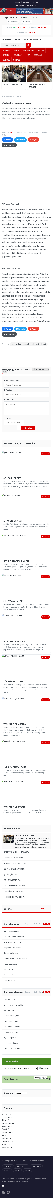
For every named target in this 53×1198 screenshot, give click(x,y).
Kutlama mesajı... (11, 964)
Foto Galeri (37, 39)
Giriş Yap (33, 5)
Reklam (26, 2)
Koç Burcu (6, 1114)
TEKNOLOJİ (17, 55)
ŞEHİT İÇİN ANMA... (12, 874)
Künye (17, 2)
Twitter (27, 22)
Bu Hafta (37, 924)
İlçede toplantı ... (11, 953)
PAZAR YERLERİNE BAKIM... (15, 886)
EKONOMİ (38, 55)
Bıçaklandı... (9, 969)
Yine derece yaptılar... (13, 1016)
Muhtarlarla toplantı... (13, 1027)
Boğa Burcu (7, 1117)
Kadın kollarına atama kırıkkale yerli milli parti (28, 344)
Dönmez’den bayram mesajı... (16, 958)
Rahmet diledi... (10, 975)
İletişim (35, 2)
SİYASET (6, 50)
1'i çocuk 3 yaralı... (11, 1032)
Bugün (27, 924)
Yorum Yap (10, 145)
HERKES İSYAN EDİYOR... (14, 858)
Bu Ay (46, 924)
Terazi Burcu (7, 1132)
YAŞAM (16, 50)
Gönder (28, 428)
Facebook (14, 22)
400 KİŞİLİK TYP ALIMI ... (14, 891)
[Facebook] (3, 1192)
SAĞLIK (6, 55)
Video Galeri (22, 39)
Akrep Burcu (7, 1135)
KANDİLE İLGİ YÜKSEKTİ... (14, 897)
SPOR (28, 55)
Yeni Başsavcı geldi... (13, 931)
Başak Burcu (7, 1129)
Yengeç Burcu (8, 1123)
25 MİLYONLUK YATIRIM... (14, 869)
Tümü (42, 909)
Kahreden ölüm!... (11, 1043)
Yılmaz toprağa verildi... (14, 1005)
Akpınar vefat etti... (12, 980)
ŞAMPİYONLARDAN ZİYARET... (16, 852)
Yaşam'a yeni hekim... (13, 947)
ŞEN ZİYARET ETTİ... (12, 880)
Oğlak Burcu (7, 1141)
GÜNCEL (6, 60)
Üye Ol (21, 5)
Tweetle (21, 140)
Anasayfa (8, 39)
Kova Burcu (7, 1144)
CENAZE (16, 60)
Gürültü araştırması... (12, 1048)
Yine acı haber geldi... (13, 942)
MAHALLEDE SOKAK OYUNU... (16, 863)
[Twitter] (8, 1192)
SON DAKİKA (28, 50)
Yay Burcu (6, 1138)
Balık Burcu (7, 1147)
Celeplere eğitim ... (12, 1021)
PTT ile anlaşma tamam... (14, 937)
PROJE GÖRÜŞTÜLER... (25, 836)
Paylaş (8, 140)
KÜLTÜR (40, 50)
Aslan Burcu (7, 1126)
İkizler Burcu (7, 1120)
